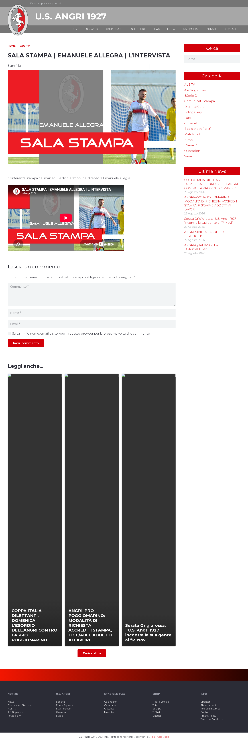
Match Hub (192, 134)
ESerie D (190, 95)
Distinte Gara (194, 106)
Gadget (157, 715)
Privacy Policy (208, 715)
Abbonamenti (209, 705)
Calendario (110, 701)
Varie (188, 156)
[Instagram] (237, 4)
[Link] (18, 20)
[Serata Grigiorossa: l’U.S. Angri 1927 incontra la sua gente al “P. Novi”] (149, 510)
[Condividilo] (153, 66)
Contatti (205, 712)
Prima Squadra (64, 705)
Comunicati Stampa (199, 101)
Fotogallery (193, 112)
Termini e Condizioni (212, 719)
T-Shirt (156, 712)
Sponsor (205, 701)
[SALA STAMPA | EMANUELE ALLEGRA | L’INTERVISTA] (92, 72)
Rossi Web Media (160, 736)
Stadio (60, 715)
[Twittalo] (162, 66)
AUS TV (189, 84)
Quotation (192, 151)
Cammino (110, 705)
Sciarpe (157, 708)
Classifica (109, 708)
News (188, 140)
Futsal (189, 118)
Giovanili (191, 123)
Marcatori (109, 712)
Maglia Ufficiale (161, 701)
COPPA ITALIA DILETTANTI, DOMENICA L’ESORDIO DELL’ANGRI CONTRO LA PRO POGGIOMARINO (211, 184)
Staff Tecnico (63, 708)
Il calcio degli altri (197, 128)
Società (60, 701)
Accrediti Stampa (211, 708)
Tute (155, 705)
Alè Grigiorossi (195, 90)
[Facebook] (231, 4)
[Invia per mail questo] (145, 66)
